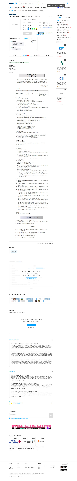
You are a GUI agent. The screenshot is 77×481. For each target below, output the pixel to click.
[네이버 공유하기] (32, 29)
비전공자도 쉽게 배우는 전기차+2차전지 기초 (61, 98)
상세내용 (14, 55)
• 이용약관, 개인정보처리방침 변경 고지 (29, 467)
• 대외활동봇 (39, 464)
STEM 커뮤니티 (67, 17)
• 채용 (10, 467)
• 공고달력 (45, 464)
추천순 (68, 20)
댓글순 (65, 20)
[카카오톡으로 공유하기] (36, 29)
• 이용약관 (26, 464)
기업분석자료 (24, 10)
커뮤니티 (27, 7)
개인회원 (60, 3)
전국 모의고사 (41, 10)
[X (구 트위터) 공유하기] (30, 29)
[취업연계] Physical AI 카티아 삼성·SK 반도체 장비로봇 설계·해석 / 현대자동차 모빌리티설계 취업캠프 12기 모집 (61, 68)
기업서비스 (65, 3)
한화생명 (37, 449)
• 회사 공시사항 (11, 468)
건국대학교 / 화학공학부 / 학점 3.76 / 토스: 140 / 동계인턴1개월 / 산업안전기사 (24, 343)
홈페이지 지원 (27, 33)
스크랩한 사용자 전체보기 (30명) (40, 34)
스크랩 (53, 3)
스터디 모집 (26, 55)
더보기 (52, 340)
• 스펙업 (51, 464)
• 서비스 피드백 (18, 467)
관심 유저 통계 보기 (48, 32)
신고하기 (51, 243)
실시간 (58, 20)
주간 (60, 20)
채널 (41, 7)
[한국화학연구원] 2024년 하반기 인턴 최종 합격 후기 (20, 375)
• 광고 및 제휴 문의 (19, 464)
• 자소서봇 (39, 468)
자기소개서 (32, 7)
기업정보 (18, 10)
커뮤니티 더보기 (59, 39)
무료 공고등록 (67, 7)
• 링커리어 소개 (11, 464)
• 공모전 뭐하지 (52, 467)
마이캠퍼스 (45, 7)
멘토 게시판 (37, 7)
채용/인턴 (11, 7)
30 (32, 33)
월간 (62, 20)
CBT (24, 7)
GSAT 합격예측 (34, 10)
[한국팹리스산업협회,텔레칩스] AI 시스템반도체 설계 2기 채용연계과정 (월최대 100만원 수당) (61, 83)
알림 (48, 3)
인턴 (12, 10)
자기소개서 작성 (33, 48)
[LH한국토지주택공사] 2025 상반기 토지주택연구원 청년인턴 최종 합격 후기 (24, 383)
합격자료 (37, 55)
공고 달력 (44, 3)
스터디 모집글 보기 (31, 327)
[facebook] (28, 29)
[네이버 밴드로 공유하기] (34, 29)
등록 (51, 415)
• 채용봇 (39, 467)
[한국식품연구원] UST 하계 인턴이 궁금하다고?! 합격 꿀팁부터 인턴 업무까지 (24, 391)
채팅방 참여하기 (26, 38)
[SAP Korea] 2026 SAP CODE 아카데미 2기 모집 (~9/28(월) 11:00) (61, 53)
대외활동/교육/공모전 (18, 7)
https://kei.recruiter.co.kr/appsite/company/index (48, 27)
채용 (15, 10)
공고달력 (29, 10)
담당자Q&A (48, 55)
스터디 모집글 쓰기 (31, 324)
